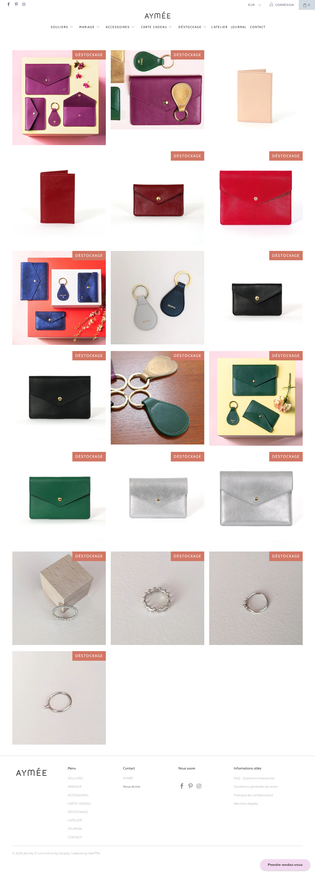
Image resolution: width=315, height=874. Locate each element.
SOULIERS (60, 27)
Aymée (28, 853)
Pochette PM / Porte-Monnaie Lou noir (256, 297)
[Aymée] (157, 15)
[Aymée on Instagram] (24, 5)
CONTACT (258, 27)
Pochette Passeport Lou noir (59, 398)
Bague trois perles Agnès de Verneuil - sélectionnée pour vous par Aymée (59, 598)
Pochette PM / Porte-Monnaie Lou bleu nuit (59, 298)
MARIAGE (87, 27)
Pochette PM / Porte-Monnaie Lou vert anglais (256, 398)
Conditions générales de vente (256, 786)
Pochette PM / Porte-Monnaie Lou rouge (157, 198)
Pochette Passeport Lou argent (157, 498)
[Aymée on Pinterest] (16, 5)
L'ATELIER (219, 27)
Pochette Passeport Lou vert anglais (59, 498)
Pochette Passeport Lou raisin (157, 89)
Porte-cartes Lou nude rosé (256, 97)
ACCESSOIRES (118, 27)
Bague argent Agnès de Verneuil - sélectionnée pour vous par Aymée (157, 598)
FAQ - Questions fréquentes (254, 778)
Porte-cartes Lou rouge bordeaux (59, 198)
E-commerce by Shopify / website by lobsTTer (67, 853)
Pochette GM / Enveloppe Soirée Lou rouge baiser (256, 198)
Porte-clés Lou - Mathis (157, 297)
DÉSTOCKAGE (190, 27)
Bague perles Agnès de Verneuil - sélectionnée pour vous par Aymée (256, 598)
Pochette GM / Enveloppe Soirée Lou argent (256, 498)
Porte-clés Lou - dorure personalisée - (157, 398)
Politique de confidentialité (253, 795)
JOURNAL (239, 27)
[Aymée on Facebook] (8, 5)
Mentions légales (246, 803)
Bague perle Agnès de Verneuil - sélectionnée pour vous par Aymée (59, 698)
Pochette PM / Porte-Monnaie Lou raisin (59, 97)
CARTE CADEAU (155, 27)
